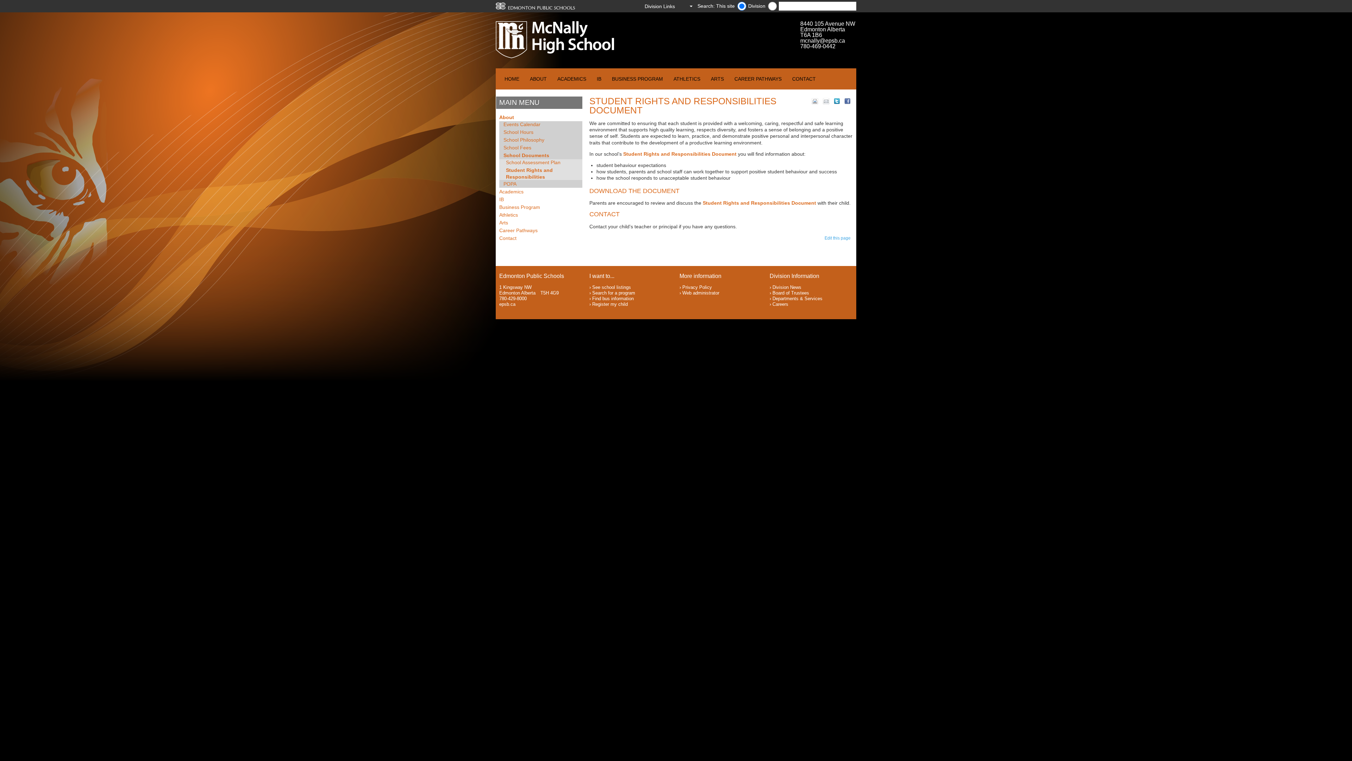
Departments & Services (797, 298)
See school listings (611, 287)
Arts (717, 79)
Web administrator (700, 293)
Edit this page (839, 238)
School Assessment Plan (533, 162)
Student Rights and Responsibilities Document (680, 154)
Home (512, 79)
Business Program (637, 79)
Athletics (687, 79)
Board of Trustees (790, 293)
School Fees (517, 147)
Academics (571, 79)
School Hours (518, 132)
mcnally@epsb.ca (822, 41)
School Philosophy (523, 140)
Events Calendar (521, 124)
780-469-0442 (817, 46)
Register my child (610, 304)
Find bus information (613, 298)
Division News (786, 287)
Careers (780, 304)
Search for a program (613, 293)
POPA (510, 184)
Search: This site (716, 6)
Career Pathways (758, 79)
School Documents (526, 155)
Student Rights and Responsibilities (529, 173)
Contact (804, 79)
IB (599, 79)
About (538, 79)
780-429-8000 (513, 298)
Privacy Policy (697, 287)
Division (756, 6)
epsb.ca (507, 304)
